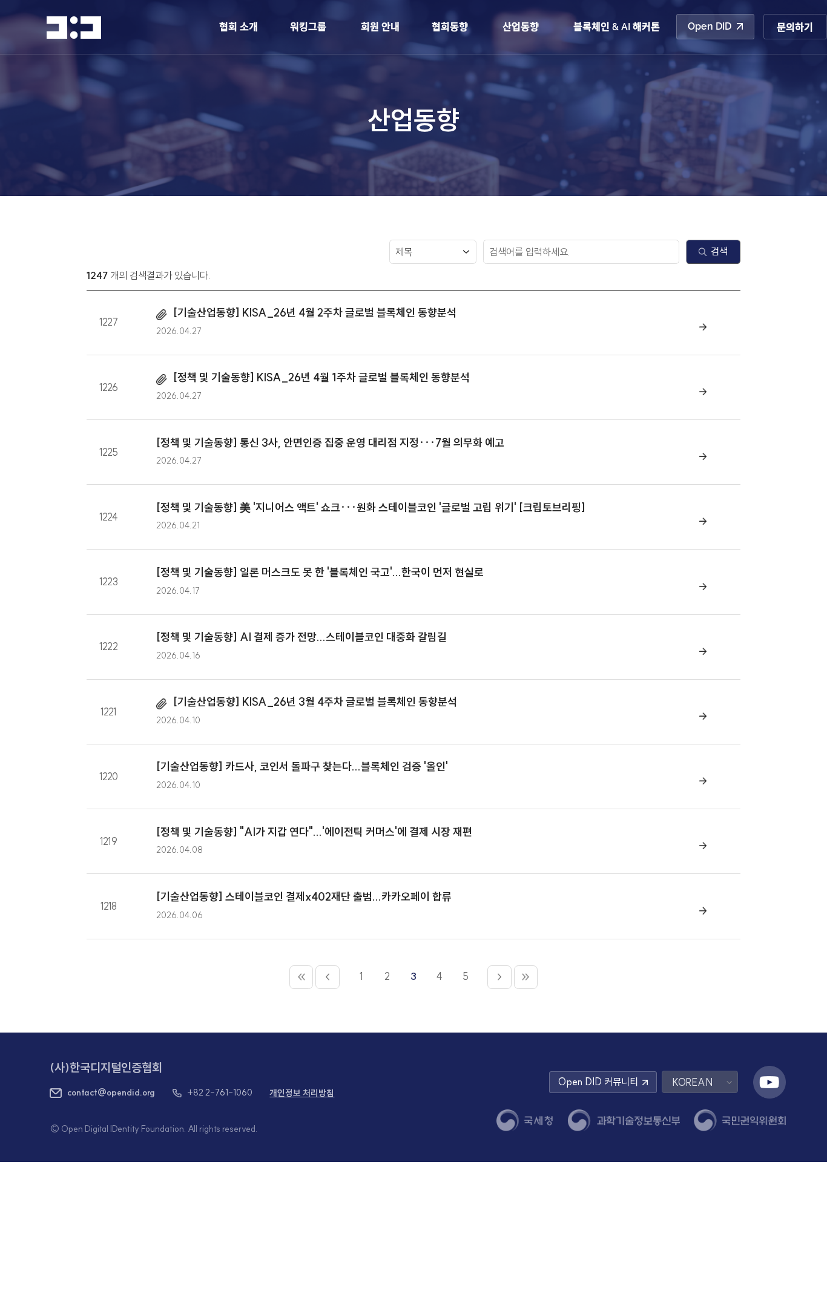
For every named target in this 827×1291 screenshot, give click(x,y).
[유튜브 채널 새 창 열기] (769, 1082)
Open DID (709, 26)
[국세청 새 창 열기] (524, 1120)
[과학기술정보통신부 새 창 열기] (623, 1120)
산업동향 (520, 27)
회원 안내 (380, 27)
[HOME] (74, 27)
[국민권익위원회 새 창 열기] (740, 1120)
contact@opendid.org (111, 1092)
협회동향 (450, 27)
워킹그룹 (308, 27)
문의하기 (795, 27)
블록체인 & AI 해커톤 (616, 27)
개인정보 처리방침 (301, 1093)
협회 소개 (238, 27)
